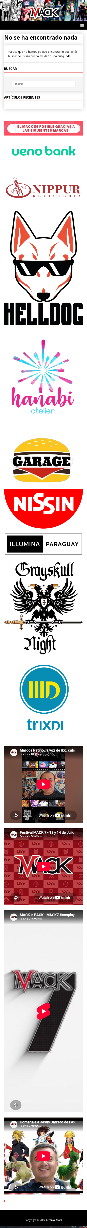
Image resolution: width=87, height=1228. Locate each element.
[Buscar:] (43, 84)
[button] (81, 25)
